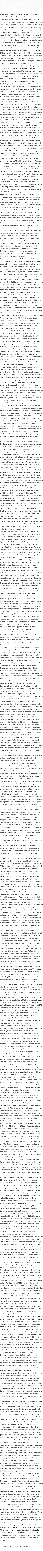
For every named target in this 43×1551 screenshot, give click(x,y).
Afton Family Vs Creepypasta (10, 1530)
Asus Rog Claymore (14, 1527)
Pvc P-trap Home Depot (16, 1535)
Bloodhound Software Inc (18, 1538)
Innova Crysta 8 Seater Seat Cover (18, 1533)
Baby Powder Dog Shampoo (32, 1527)
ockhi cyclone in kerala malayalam (19, 5)
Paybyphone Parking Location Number (14, 1525)
